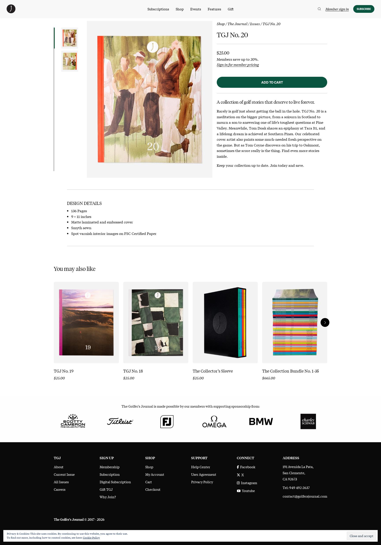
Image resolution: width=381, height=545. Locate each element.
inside (222, 156)
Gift (231, 8)
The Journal (237, 23)
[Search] (319, 9)
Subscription (110, 474)
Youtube (248, 490)
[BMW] (261, 420)
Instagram (248, 482)
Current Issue (64, 474)
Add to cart (272, 82)
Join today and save (286, 165)
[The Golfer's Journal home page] (11, 11)
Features (214, 8)
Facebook (247, 466)
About (59, 466)
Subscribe (364, 9)
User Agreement (203, 474)
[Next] (325, 322)
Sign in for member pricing (238, 64)
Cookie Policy (91, 537)
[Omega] (214, 420)
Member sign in (337, 8)
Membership (110, 466)
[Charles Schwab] (308, 420)
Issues (255, 23)
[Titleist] (120, 420)
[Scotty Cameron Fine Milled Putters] (73, 420)
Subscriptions (158, 8)
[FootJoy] (167, 420)
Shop (180, 8)
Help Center (200, 466)
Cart (148, 481)
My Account (154, 474)
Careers (59, 489)
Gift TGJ (106, 489)
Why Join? (108, 496)
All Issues (61, 481)
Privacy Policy (202, 481)
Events (195, 8)
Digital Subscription (115, 481)
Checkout (153, 489)
